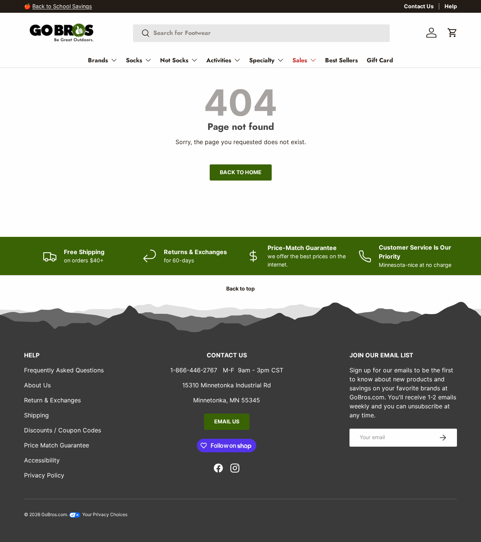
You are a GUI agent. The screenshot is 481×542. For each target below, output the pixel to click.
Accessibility (42, 460)
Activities (218, 60)
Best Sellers (341, 60)
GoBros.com (54, 514)
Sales (299, 60)
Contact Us (419, 6)
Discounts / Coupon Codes (62, 430)
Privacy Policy (44, 475)
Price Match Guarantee (56, 445)
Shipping (36, 415)
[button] (452, 32)
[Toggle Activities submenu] (237, 60)
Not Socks (174, 60)
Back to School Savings (62, 6)
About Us (37, 385)
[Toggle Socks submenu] (148, 60)
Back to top (240, 288)
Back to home (241, 172)
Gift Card (380, 60)
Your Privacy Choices (104, 514)
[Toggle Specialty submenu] (280, 60)
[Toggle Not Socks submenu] (194, 60)
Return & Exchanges (52, 400)
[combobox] (261, 33)
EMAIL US (226, 421)
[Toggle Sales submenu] (313, 60)
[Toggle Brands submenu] (113, 60)
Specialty (261, 60)
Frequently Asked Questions (64, 370)
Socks (134, 60)
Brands (98, 60)
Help (451, 6)
